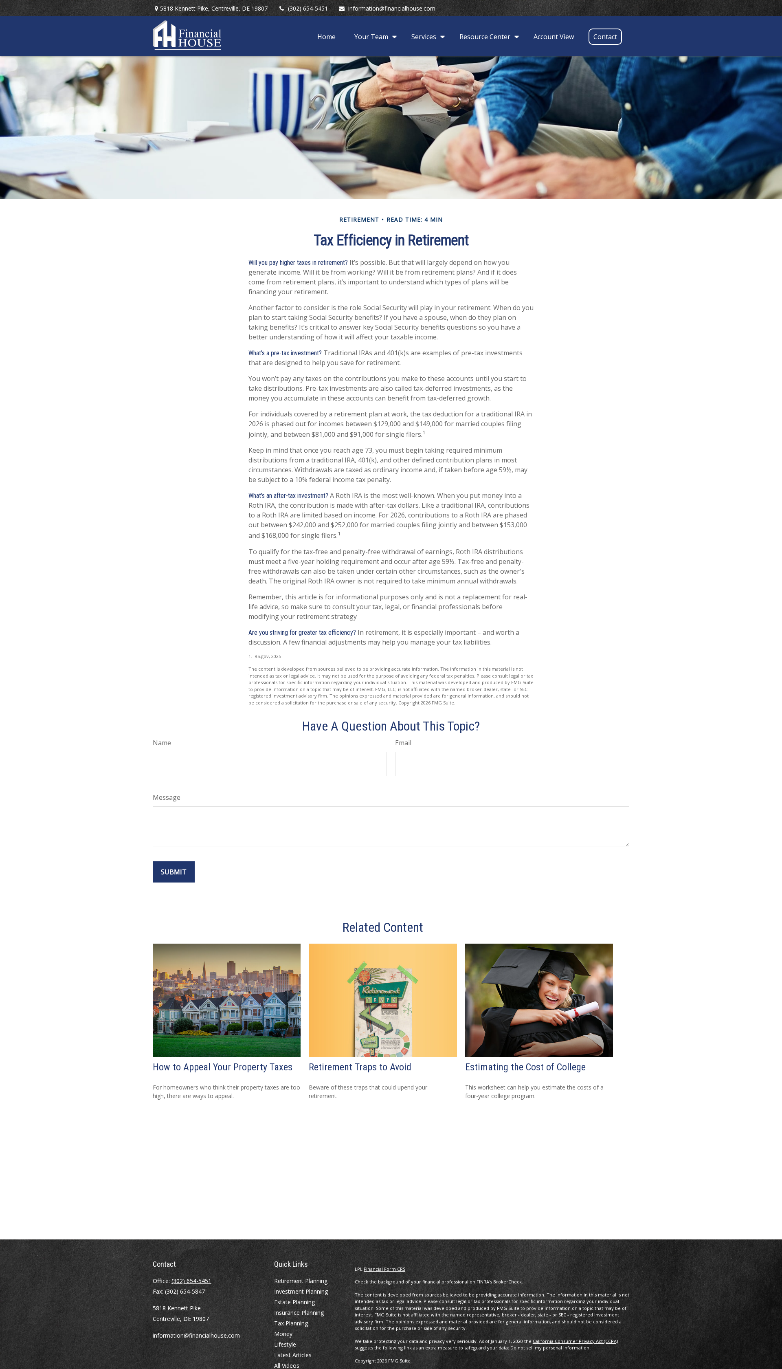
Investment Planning (301, 1291)
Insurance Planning (299, 1312)
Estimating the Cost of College (525, 1067)
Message (166, 797)
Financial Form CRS (384, 1269)
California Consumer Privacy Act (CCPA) (575, 1341)
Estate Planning (294, 1302)
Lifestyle (285, 1344)
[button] (326, 36)
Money (283, 1334)
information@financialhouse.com (391, 8)
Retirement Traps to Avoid (360, 1067)
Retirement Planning (300, 1281)
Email (403, 742)
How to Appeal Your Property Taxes (222, 1067)
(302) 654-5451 (308, 8)
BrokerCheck (507, 1282)
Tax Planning (291, 1323)
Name (162, 742)
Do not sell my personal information (549, 1348)
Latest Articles (293, 1355)
